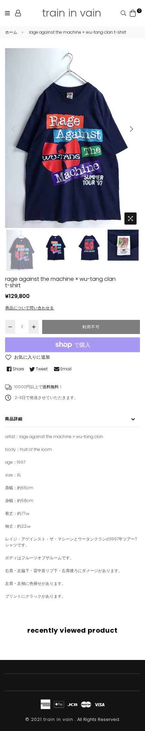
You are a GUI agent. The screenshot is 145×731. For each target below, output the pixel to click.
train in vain (71, 12)
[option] (72, 138)
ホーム (11, 32)
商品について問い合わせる (29, 307)
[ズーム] (130, 218)
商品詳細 (14, 419)
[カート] (133, 12)
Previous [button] (13, 129)
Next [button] (131, 129)
